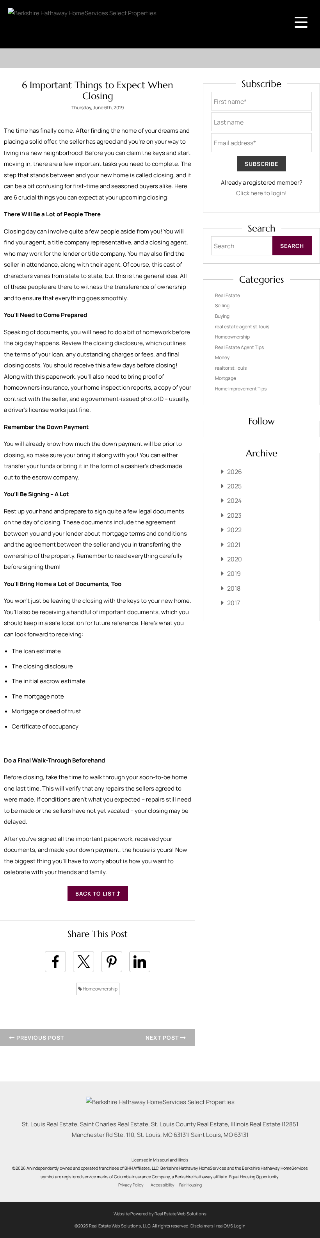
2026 (234, 471)
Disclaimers (201, 1226)
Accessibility (162, 1185)
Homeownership (99, 988)
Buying (222, 316)
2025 (234, 486)
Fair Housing (190, 1185)
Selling (222, 305)
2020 (234, 559)
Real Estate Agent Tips (239, 347)
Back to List (96, 893)
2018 (233, 588)
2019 (234, 573)
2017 (233, 603)
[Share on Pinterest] (111, 961)
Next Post (163, 1037)
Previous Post (39, 1037)
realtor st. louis (231, 368)
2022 (234, 529)
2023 (234, 515)
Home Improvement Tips (241, 388)
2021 (233, 544)
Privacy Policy (131, 1185)
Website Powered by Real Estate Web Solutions (160, 1214)
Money (222, 357)
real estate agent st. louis (242, 326)
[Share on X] (83, 961)
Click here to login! (261, 193)
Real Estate (227, 295)
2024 (234, 500)
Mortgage (225, 378)
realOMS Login (230, 1226)
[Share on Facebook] (55, 961)
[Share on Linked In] (139, 961)
